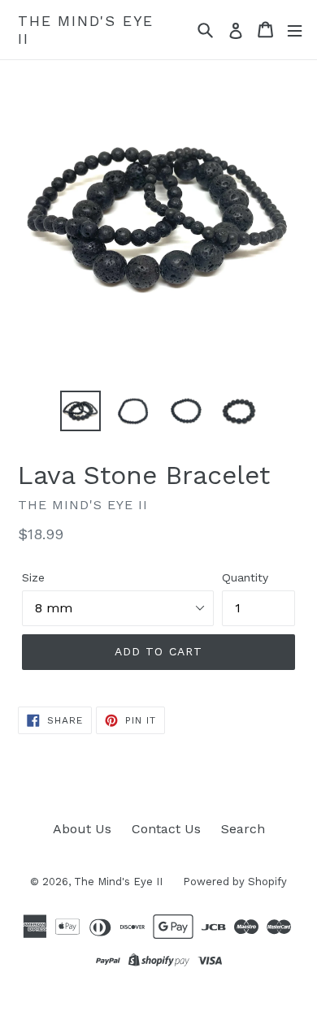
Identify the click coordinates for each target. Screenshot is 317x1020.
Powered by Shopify (235, 881)
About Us (82, 828)
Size (33, 577)
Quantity (245, 577)
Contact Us (166, 828)
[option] (80, 411)
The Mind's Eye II (86, 29)
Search (243, 828)
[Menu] (294, 29)
